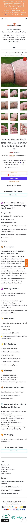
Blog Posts (4, 471)
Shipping (11, 156)
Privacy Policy (5, 467)
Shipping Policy (5, 465)
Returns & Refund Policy (8, 469)
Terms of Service (6, 474)
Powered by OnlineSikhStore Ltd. (14, 504)
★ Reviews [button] (26, 263)
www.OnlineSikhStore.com (18, 502)
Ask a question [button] (14, 451)
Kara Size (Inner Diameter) (11, 164)
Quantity (22, 165)
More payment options (14, 181)
